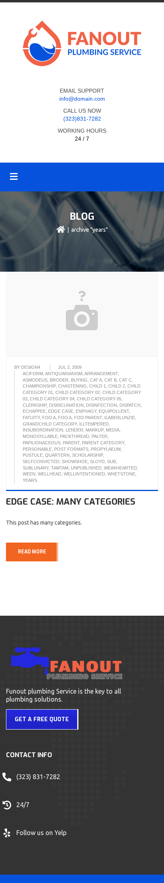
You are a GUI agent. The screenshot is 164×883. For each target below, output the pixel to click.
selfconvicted (41, 461)
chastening (72, 386)
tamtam (59, 467)
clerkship (35, 405)
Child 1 (97, 386)
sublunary (36, 467)
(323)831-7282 (82, 118)
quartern (57, 455)
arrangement (101, 373)
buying (79, 380)
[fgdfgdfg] (8, 809)
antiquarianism (63, 373)
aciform (33, 373)
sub (111, 461)
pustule (33, 455)
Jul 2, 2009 (70, 367)
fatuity (31, 417)
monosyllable (40, 436)
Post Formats (71, 449)
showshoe (75, 461)
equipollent (114, 411)
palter (99, 436)
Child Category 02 (77, 392)
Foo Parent (88, 417)
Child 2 (116, 386)
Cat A (96, 380)
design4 (30, 367)
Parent (71, 442)
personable (37, 449)
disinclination (66, 405)
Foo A (49, 417)
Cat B (110, 380)
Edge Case (60, 411)
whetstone (121, 473)
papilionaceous (42, 442)
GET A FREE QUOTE (42, 719)
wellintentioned (84, 473)
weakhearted (120, 467)
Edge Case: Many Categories (70, 501)
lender (74, 430)
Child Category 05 (99, 398)
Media (112, 430)
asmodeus (35, 380)
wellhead (49, 473)
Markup (94, 430)
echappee (34, 411)
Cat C (125, 380)
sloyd (97, 461)
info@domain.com (82, 98)
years (30, 480)
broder (59, 380)
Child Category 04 (52, 398)
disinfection (101, 405)
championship (39, 386)
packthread (74, 436)
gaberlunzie (119, 417)
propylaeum (106, 449)
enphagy (86, 411)
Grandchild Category (50, 424)
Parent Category (103, 442)
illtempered (94, 424)
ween (29, 473)
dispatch (130, 405)
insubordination (43, 430)
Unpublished (86, 467)
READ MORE (32, 552)
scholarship (87, 455)
